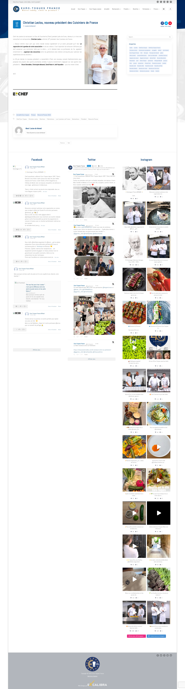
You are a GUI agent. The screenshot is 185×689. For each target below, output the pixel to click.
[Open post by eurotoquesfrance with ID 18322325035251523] (158, 380)
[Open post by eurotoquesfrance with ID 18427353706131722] (134, 279)
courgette (154, 50)
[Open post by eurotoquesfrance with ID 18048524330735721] (134, 446)
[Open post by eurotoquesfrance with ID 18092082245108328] (134, 178)
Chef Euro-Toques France (154, 47)
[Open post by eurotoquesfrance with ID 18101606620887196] (158, 246)
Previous (62, 143)
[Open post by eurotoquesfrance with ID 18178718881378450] (134, 579)
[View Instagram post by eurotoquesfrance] (144, 187)
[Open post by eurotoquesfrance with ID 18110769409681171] (158, 446)
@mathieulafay (88, 234)
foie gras (146, 53)
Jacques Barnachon (141, 55)
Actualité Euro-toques (23, 115)
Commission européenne (144, 50)
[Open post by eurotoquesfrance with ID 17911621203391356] (134, 413)
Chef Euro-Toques (22, 119)
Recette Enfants (133, 68)
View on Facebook (52, 195)
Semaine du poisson (144, 71)
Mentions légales (92, 676)
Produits (126, 9)
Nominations (75, 119)
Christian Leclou (33, 119)
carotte (135, 47)
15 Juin (97, 225)
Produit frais (148, 63)
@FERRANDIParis (87, 227)
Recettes (135, 9)
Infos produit (133, 55)
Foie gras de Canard (154, 53)
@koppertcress (107, 287)
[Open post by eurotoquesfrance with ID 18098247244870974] (134, 480)
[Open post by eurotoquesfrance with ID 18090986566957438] (134, 612)
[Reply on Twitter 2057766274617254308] (74, 354)
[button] (170, 9)
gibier (161, 53)
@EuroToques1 (89, 175)
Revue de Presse (93, 119)
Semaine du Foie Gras (154, 68)
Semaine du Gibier (134, 71)
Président (84, 119)
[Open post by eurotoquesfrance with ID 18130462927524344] (158, 312)
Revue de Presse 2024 (44, 115)
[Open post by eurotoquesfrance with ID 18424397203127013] (134, 513)
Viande (152, 71)
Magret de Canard (144, 58)
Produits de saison (156, 63)
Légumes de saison (134, 58)
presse (135, 63)
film (141, 53)
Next (69, 143)
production (140, 63)
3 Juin (96, 285)
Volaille (157, 71)
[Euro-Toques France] (37, 9)
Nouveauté (132, 60)
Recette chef (133, 66)
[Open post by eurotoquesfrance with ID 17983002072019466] (134, 246)
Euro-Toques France (134, 53)
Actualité (106, 9)
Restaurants (115, 9)
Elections (42, 119)
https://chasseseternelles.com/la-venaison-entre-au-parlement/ (92, 350)
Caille (131, 47)
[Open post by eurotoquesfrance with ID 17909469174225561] (134, 380)
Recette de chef (149, 66)
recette (164, 63)
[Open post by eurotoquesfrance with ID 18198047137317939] (158, 279)
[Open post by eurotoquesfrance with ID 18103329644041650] (134, 312)
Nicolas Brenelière (161, 58)
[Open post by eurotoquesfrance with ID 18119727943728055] (158, 546)
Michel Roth (153, 58)
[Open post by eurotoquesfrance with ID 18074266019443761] (134, 213)
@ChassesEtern (98, 352)
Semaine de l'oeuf (143, 68)
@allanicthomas (97, 234)
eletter (159, 50)
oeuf (137, 60)
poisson (165, 60)
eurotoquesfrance (134, 168)
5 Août (96, 174)
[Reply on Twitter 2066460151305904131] (74, 278)
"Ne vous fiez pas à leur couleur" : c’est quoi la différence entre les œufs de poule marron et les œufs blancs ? (36, 288)
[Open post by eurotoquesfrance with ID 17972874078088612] (158, 213)
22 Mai (97, 343)
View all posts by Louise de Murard (36, 133)
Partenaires (146, 9)
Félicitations (50, 119)
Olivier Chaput (143, 60)
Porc (131, 63)
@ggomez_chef (78, 234)
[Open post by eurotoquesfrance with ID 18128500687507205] (134, 546)
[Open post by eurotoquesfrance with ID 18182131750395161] (134, 347)
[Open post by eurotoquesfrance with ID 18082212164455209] (158, 413)
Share (59, 195)
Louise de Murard (30, 26)
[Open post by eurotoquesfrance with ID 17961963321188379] (158, 178)
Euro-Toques (81, 9)
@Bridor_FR (77, 290)
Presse (156, 9)
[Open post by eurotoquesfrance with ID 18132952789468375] (158, 612)
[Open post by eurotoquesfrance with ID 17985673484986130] (158, 480)
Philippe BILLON (158, 60)
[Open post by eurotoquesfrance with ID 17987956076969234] (158, 579)
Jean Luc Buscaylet (152, 55)
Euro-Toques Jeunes (95, 9)
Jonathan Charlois (163, 55)
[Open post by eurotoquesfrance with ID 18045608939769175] (158, 513)
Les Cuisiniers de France (63, 119)
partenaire (150, 60)
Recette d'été (140, 66)
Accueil (73, 9)
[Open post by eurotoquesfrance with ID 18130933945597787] (158, 347)
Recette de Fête (158, 66)
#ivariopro (40, 246)
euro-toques (166, 50)
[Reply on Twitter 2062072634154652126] (74, 337)
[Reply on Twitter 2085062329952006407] (74, 220)
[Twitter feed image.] (94, 202)
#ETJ (88, 287)
